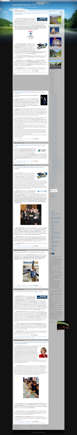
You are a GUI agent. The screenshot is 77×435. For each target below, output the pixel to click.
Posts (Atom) (20, 428)
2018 (52, 80)
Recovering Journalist (54, 241)
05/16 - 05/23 (54, 139)
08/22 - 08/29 (54, 119)
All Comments (53, 191)
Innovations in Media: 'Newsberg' (55, 222)
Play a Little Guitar (54, 250)
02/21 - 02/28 (54, 156)
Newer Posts (16, 426)
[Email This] (34, 70)
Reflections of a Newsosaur (55, 236)
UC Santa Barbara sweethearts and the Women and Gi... (57, 165)
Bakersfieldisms (19, 72)
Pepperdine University (40, 72)
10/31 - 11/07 (54, 104)
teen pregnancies (26, 337)
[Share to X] (36, 70)
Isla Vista (35, 336)
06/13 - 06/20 (54, 133)
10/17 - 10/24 (54, 107)
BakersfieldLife (19, 286)
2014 (52, 86)
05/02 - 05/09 (54, 142)
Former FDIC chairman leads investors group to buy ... (56, 163)
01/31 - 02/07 (54, 176)
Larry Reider (39, 336)
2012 (52, 89)
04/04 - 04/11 (54, 147)
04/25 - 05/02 (54, 143)
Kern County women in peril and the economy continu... (57, 169)
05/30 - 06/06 (54, 136)
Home (31, 426)
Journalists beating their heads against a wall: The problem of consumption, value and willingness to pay (56, 233)
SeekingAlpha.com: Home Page (56, 217)
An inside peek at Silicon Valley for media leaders (55, 238)
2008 (52, 185)
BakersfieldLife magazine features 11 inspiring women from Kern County (29, 252)
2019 (52, 79)
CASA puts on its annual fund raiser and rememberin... (57, 158)
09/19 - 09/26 (54, 113)
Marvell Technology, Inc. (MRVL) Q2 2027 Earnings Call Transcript (56, 219)
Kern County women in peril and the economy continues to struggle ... (29, 291)
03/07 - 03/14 (54, 153)
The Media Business (54, 231)
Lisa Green (42, 336)
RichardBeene (53, 197)
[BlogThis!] (35, 70)
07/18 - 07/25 (54, 126)
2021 (52, 76)
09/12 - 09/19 (54, 114)
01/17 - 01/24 (54, 179)
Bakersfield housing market (21, 247)
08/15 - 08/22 (54, 120)
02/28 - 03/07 (54, 155)
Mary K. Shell (40, 286)
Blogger (44, 432)
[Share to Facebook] (37, 70)
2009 (52, 184)
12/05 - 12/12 (54, 97)
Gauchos (32, 336)
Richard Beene (53, 195)
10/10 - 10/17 (54, 109)
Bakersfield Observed (22, 5)
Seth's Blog (52, 228)
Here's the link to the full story (37, 158)
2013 (52, 87)
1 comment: (28, 285)
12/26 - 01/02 (54, 93)
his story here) (36, 307)
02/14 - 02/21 (54, 173)
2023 (52, 73)
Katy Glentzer (32, 422)
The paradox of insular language (55, 229)
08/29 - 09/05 (54, 117)
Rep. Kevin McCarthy (20, 140)
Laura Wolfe (36, 422)
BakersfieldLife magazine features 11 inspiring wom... (57, 167)
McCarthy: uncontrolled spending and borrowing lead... (57, 160)
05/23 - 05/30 (54, 137)
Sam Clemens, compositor (54, 225)
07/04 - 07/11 (54, 129)
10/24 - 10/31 (54, 106)
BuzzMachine (53, 225)
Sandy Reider (19, 337)
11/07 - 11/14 (54, 103)
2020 (52, 77)
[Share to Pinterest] (38, 70)
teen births (22, 337)
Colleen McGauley (30, 72)
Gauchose (34, 72)
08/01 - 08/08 (54, 123)
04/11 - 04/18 (54, 146)
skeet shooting (32, 247)
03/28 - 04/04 (54, 149)
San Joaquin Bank (23, 162)
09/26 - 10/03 (54, 112)
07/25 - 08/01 (54, 124)
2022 (52, 74)
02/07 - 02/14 (54, 175)
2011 (52, 90)
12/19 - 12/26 (54, 94)
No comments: (28, 70)
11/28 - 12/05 (54, 99)
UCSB (45, 422)
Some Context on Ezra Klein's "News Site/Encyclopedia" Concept (56, 242)
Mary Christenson (35, 286)
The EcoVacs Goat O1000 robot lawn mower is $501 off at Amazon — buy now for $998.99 (56, 214)
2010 (52, 92)
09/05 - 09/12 (54, 116)
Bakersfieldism (25, 336)
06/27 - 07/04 (54, 130)
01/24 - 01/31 (54, 178)
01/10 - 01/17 (54, 180)
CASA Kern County (24, 72)
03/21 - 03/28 (54, 150)
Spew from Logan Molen (55, 221)
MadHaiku (52, 248)
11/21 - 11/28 (54, 100)
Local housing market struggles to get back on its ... (57, 171)
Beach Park (29, 336)
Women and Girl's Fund (43, 247)
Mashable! (52, 212)
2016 (52, 83)
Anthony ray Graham (20, 336)
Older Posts (45, 426)
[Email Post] (32, 70)
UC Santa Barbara (36, 247)
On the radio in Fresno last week (55, 246)
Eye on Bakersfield (54, 245)
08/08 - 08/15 (54, 122)
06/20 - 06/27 (54, 132)
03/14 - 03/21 (54, 152)
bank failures (18, 162)
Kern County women (29, 286)
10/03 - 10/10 (54, 110)
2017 (52, 82)
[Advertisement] (31, 82)
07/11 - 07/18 (54, 127)
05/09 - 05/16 (54, 140)
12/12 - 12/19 (54, 96)
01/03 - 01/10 (54, 182)
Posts (52, 189)
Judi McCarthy (27, 247)
